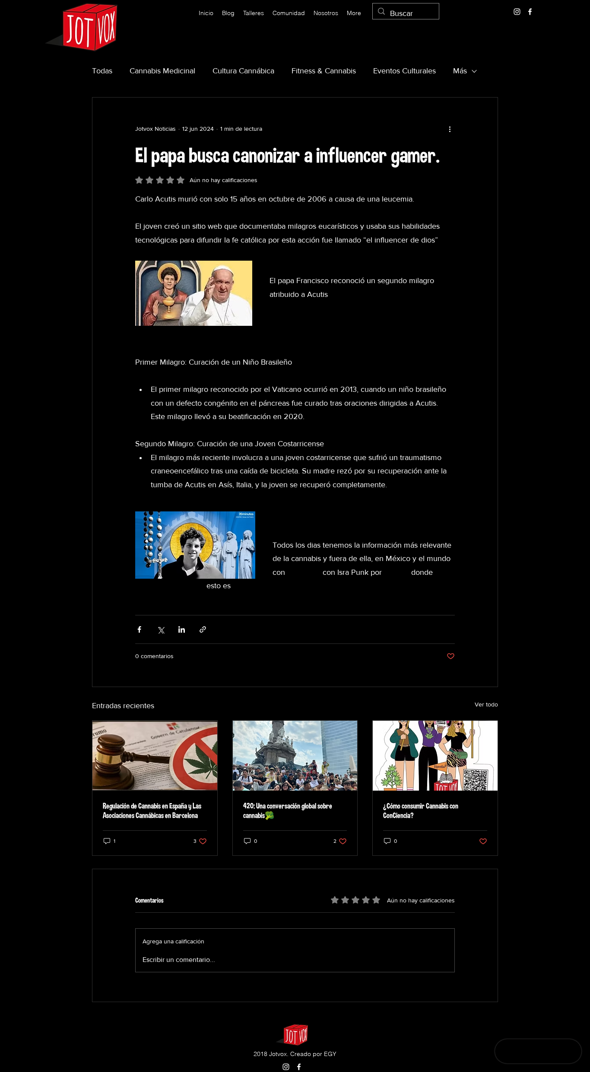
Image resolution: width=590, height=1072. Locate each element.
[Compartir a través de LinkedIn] (182, 629)
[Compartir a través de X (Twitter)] (160, 629)
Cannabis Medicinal (162, 70)
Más (460, 70)
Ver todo (486, 704)
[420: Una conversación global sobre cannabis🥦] (295, 756)
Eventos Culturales (404, 70)
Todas (102, 70)
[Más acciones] (449, 128)
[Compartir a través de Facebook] (139, 629)
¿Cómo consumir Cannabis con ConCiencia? (420, 810)
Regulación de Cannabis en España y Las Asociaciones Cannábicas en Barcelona (152, 810)
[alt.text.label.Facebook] (530, 11)
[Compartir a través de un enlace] (203, 629)
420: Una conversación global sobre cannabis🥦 (287, 810)
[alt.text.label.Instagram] (517, 11)
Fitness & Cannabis (324, 70)
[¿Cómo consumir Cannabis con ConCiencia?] (435, 756)
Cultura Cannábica (243, 70)
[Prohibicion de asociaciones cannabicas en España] (154, 756)
